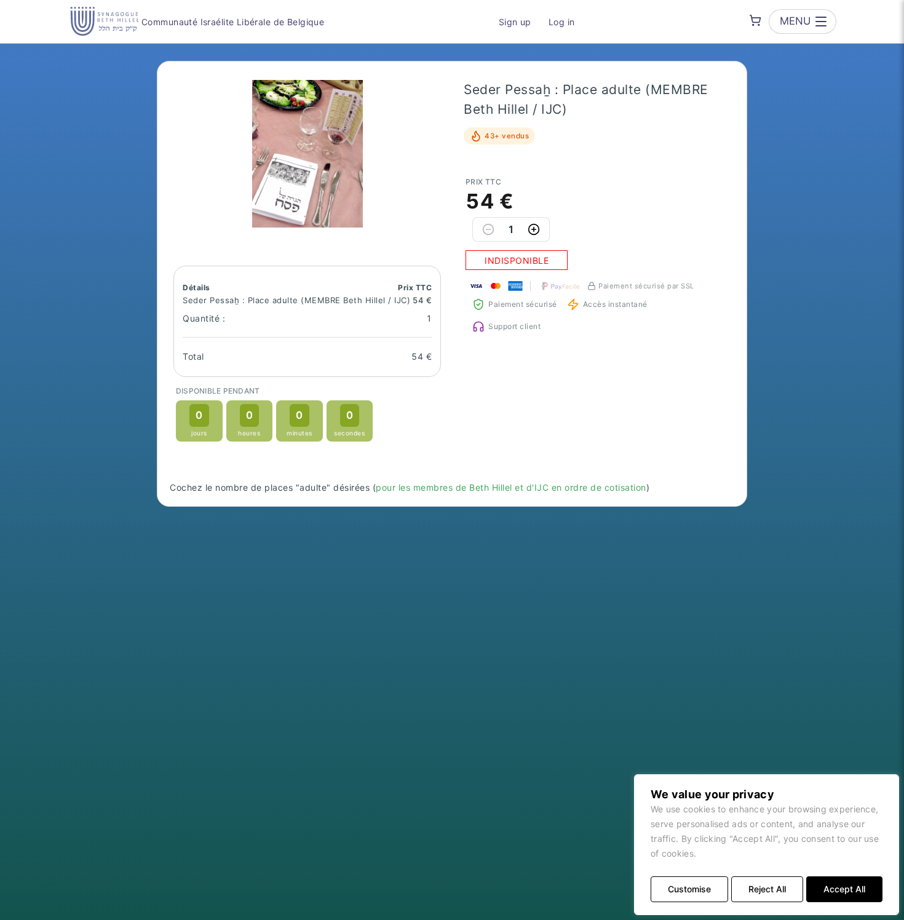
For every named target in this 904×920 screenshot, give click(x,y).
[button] (307, 154)
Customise (689, 889)
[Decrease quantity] (488, 229)
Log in (562, 22)
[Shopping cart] (755, 20)
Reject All (767, 889)
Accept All (844, 889)
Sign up (515, 22)
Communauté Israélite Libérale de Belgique (232, 22)
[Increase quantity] (533, 229)
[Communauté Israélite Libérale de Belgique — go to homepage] (104, 21)
